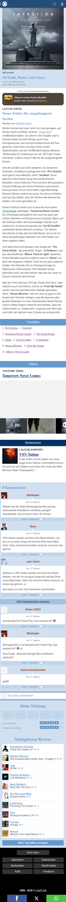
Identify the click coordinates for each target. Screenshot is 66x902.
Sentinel (27, 328)
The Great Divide (45, 334)
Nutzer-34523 (33, 609)
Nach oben (33, 852)
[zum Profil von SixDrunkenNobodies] (4, 670)
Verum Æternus (13, 346)
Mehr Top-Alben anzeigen (33, 842)
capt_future (33, 561)
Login (62, 4)
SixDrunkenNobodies (33, 670)
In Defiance (42, 340)
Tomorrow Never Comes (18, 334)
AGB (17, 871)
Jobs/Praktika (48, 865)
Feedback (48, 871)
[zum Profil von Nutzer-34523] (4, 610)
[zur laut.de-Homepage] (4, 4)
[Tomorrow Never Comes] (13, 426)
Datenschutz (48, 859)
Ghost (8, 340)
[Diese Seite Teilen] (17, 898)
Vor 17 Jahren (33, 502)
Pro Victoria (11, 328)
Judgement (45, 132)
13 (35, 787)
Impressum (17, 859)
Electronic (11, 85)
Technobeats (9, 211)
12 (30, 777)
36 (21, 768)
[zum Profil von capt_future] (4, 562)
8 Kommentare (14, 487)
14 (38, 749)
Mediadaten (17, 865)
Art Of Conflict (23, 340)
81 (60, 759)
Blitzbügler (33, 495)
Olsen (33, 526)
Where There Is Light (17, 352)
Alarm (24, 519)
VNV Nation (8, 73)
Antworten (33, 519)
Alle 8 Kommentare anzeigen (33, 601)
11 (38, 806)
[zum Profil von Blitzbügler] (4, 495)
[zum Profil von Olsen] (4, 527)
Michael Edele (23, 123)
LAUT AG (41, 890)
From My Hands (35, 346)
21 (43, 834)
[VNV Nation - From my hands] (41, 426)
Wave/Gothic (21, 85)
